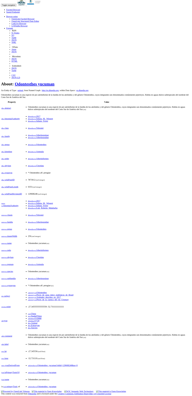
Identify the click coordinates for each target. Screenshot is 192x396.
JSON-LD (15, 77)
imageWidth (9, 236)
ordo (6, 250)
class (5, 128)
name (6, 243)
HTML (14, 61)
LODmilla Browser (19, 26)
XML (13, 42)
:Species (32, 328)
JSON (14, 40)
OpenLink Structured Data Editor (25, 21)
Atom (13, 49)
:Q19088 (34, 318)
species (7, 271)
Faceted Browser (13, 10)
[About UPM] (34, 5)
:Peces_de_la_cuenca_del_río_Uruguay (48, 300)
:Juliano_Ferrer (38, 121)
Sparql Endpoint (13, 12)
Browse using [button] (12, 16)
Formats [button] (9, 28)
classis (6, 215)
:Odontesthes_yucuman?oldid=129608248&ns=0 (53, 365)
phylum (6, 166)
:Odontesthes (37, 144)
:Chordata (36, 166)
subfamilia (8, 278)
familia (7, 222)
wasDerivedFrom (10, 365)
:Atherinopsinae (38, 135)
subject (5, 296)
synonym (6, 173)
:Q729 (33, 321)
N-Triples (15, 33)
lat (4, 351)
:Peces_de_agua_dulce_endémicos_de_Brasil (50, 295)
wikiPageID (8, 180)
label (4, 344)
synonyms (8, 285)
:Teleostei (35, 128)
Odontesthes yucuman (34, 84)
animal (20, 90)
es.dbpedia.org (82, 90)
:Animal (32, 323)
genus (5, 144)
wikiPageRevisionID (11, 194)
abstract (6, 108)
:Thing (32, 314)
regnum (7, 264)
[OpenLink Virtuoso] (15, 391)
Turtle (13, 38)
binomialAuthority (10, 119)
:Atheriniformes (38, 159)
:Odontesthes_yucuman (42, 372)
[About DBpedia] (22, 5)
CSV (13, 75)
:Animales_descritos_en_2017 (44, 297)
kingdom (6, 151)
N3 (12, 35)
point (6, 307)
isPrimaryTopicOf (10, 372)
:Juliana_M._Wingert (40, 119)
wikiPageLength (9, 187)
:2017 (34, 116)
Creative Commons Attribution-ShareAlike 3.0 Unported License (84, 394)
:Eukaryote (34, 325)
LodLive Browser (18, 23)
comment (6, 336)
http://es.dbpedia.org (50, 90)
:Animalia (36, 151)
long (4, 358)
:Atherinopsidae (38, 137)
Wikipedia (32, 394)
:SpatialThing (35, 316)
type (4, 321)
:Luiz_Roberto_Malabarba (42, 208)
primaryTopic (10, 386)
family (5, 136)
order (5, 159)
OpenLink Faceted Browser (22, 19)
